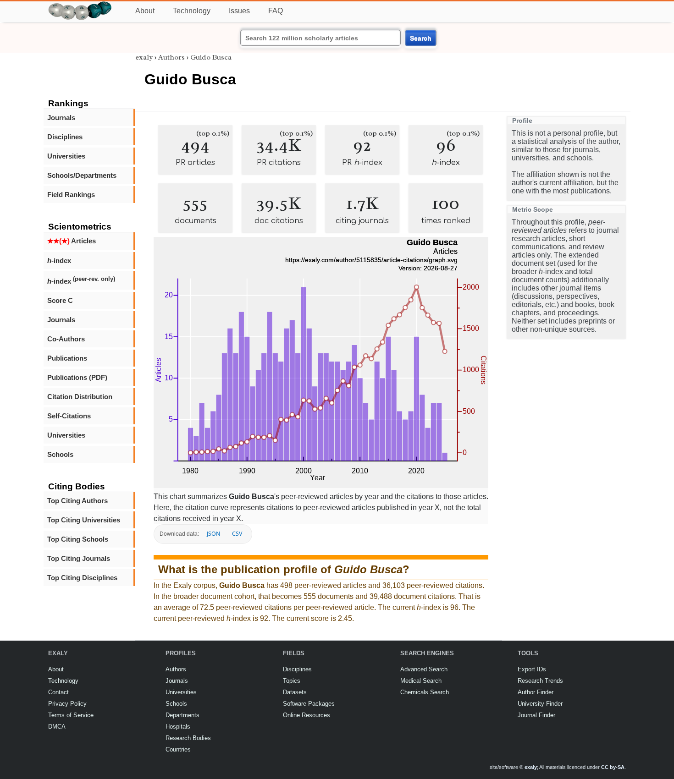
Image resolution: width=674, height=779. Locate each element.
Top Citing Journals (78, 558)
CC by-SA (612, 767)
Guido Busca (211, 57)
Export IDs (532, 669)
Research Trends (540, 680)
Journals (61, 117)
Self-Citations (69, 416)
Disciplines (65, 137)
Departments (182, 715)
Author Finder (535, 692)
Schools (60, 454)
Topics (291, 680)
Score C (60, 300)
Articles (71, 241)
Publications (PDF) (77, 377)
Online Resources (306, 715)
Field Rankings (71, 194)
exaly (144, 57)
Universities (66, 156)
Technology (191, 11)
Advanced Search (423, 669)
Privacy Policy (67, 703)
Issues (239, 11)
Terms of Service (71, 715)
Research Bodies (188, 738)
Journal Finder (536, 715)
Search (420, 38)
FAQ (275, 11)
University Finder (540, 703)
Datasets (295, 692)
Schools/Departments (81, 175)
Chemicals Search (424, 692)
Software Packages (309, 703)
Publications (67, 358)
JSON (213, 534)
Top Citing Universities (83, 520)
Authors (171, 57)
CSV (237, 534)
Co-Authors (66, 339)
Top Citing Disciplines (82, 578)
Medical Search (421, 680)
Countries (178, 749)
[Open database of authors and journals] (80, 5)
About (145, 11)
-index (59, 260)
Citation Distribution (79, 396)
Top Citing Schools (77, 539)
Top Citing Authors (77, 501)
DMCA (57, 726)
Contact (58, 692)
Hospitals (178, 726)
